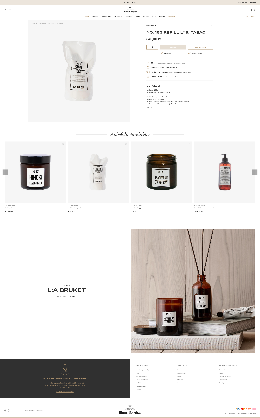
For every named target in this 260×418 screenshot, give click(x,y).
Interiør (34, 23)
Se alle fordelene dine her (65, 392)
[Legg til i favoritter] (63, 144)
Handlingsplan (223, 383)
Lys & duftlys (52, 23)
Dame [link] (138, 16)
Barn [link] (154, 16)
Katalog (179, 376)
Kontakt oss (139, 383)
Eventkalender (181, 373)
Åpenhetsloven (223, 379)
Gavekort (180, 379)
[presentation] (5, 172)
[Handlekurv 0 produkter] (254, 10)
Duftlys (61, 23)
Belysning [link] (106, 16)
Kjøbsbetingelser (141, 386)
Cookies (138, 389)
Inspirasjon (180, 370)
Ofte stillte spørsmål (142, 379)
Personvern (39, 410)
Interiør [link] (118, 16)
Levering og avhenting (142, 370)
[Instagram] (9, 410)
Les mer (149, 107)
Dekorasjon (42, 23)
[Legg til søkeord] (6, 10)
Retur (137, 373)
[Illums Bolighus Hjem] (130, 9)
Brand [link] (162, 16)
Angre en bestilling (141, 376)
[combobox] (16, 10)
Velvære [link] (129, 16)
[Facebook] (5, 410)
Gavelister (180, 383)
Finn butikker (243, 2)
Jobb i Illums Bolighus (225, 376)
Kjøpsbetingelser (30, 410)
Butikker (221, 373)
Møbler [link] (96, 16)
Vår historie (222, 370)
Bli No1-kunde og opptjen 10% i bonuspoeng (130, 2)
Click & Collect (200, 47)
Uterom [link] (171, 16)
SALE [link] (87, 16)
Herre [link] (146, 16)
